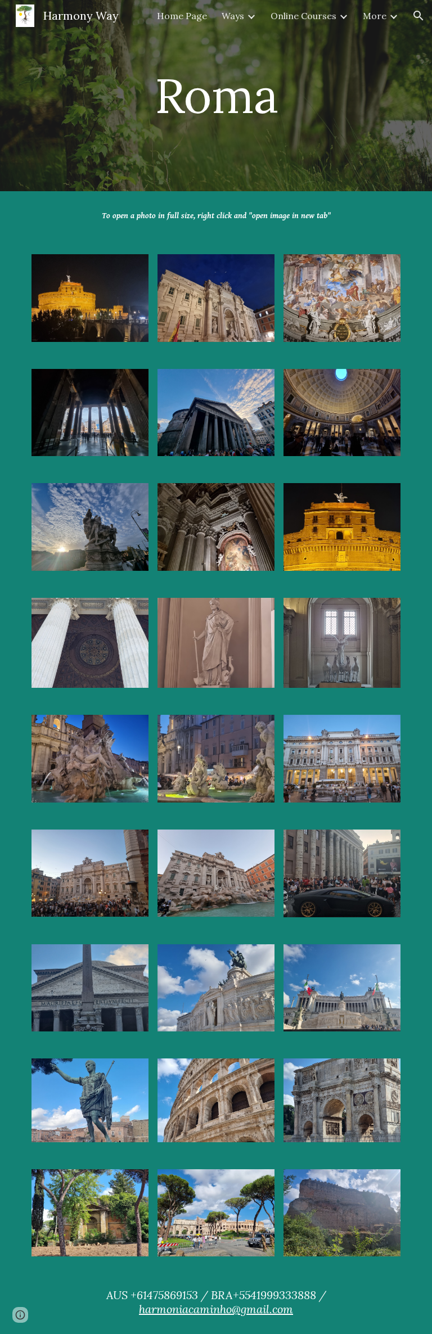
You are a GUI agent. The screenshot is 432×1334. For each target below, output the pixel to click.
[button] (418, 15)
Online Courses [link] (303, 15)
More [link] (374, 15)
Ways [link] (233, 15)
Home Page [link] (182, 15)
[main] (215, 95)
